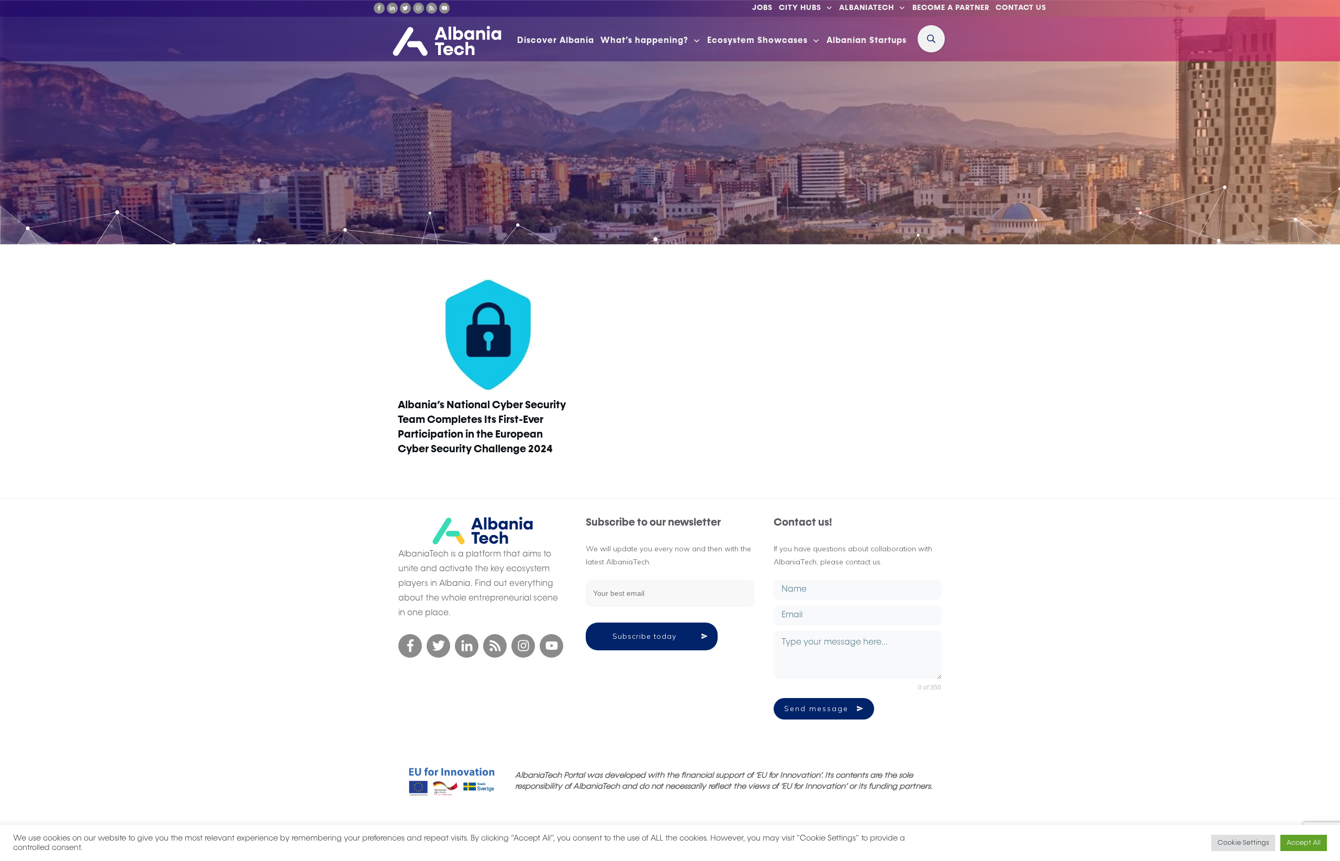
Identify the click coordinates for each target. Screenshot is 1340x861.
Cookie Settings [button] (1243, 843)
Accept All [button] (1304, 843)
